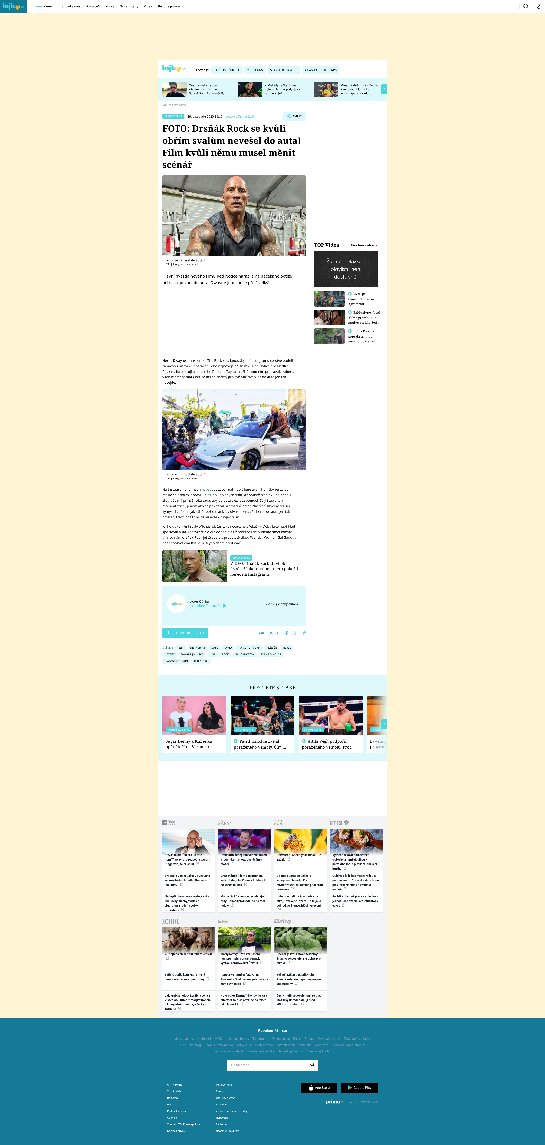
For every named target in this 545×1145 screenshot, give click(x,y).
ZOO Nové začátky (357, 1039)
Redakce (221, 1124)
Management (224, 1084)
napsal (207, 489)
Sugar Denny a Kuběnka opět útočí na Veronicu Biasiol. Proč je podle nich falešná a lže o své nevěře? (191, 744)
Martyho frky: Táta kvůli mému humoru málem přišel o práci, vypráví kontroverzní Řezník (241, 958)
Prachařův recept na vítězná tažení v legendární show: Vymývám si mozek (244, 859)
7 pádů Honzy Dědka (218, 1045)
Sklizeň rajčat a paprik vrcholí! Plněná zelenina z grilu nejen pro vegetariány (299, 979)
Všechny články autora (282, 604)
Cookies (172, 1117)
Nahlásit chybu (176, 1130)
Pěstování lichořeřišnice (348, 1045)
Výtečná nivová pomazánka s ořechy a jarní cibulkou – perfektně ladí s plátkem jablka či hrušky (354, 861)
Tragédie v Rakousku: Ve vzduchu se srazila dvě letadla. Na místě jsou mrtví (187, 880)
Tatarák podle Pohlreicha (294, 1045)
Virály (110, 6)
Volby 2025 (244, 1045)
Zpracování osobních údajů (232, 1111)
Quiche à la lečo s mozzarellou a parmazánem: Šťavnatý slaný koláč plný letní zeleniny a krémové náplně (356, 882)
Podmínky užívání (177, 1111)
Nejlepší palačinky (291, 1051)
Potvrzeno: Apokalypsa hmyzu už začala (299, 857)
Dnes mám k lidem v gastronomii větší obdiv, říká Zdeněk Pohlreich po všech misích (243, 880)
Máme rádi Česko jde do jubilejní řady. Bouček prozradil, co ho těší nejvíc (243, 901)
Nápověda (222, 1117)
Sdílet (296, 117)
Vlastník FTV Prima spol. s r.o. (185, 1124)
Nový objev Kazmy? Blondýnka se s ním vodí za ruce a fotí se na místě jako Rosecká (244, 1000)
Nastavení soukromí (228, 1130)
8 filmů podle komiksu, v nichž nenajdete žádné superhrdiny (185, 977)
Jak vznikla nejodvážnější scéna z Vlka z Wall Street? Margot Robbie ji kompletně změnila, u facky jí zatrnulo (188, 1002)
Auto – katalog (190, 1045)
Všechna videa (363, 245)
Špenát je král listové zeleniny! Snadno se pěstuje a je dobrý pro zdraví (299, 958)
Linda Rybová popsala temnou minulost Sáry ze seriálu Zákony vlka (363, 338)
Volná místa (174, 1091)
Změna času (281, 1039)
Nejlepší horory (238, 1039)
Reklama (172, 1097)
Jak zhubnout (184, 1039)
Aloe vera (321, 1045)
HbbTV (171, 1104)
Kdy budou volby (329, 1039)
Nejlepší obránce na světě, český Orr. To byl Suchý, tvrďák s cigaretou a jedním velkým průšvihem (187, 903)
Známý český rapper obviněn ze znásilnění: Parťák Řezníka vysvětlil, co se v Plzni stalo (208, 91)
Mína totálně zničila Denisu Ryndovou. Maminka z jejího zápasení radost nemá (359, 91)
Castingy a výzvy (225, 1097)
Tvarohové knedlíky (260, 1051)
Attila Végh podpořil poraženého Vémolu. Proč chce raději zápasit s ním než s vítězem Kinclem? (326, 744)
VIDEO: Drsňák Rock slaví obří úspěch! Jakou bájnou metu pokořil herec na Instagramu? (264, 569)
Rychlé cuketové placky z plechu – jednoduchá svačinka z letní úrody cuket (355, 901)
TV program (260, 1039)
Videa (148, 6)
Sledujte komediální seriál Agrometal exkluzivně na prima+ (361, 304)
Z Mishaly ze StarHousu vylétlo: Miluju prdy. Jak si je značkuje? (283, 89)
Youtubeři (93, 6)
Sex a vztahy (129, 6)
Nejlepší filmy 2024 (210, 1039)
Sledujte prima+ (168, 6)
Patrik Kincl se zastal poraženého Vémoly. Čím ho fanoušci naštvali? (261, 744)
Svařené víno (264, 1045)
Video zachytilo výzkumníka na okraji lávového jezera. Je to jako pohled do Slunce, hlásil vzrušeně (299, 901)
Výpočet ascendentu (229, 1051)
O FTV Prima (174, 1084)
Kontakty (221, 1104)
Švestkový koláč (318, 1051)
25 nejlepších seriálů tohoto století (188, 954)
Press (219, 1091)
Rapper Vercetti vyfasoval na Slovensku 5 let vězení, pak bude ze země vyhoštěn (244, 979)
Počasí (309, 1039)
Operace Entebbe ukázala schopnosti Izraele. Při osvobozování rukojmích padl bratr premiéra (300, 882)
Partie (297, 1039)
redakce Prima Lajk (240, 116)
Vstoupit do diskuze (188, 633)
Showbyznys (71, 6)
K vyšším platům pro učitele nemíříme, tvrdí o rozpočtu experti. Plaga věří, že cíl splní (188, 859)
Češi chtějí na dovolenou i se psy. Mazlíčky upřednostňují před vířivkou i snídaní (299, 1000)
